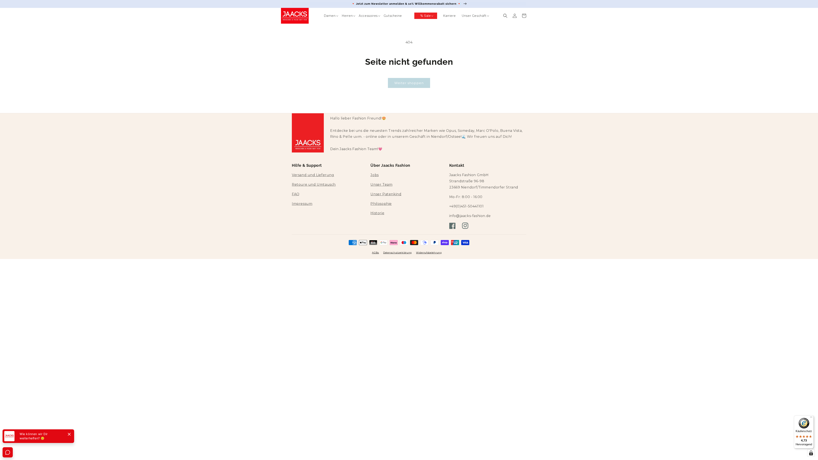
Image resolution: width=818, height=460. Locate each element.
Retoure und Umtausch (314, 185)
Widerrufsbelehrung (429, 252)
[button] (327, 16)
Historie (377, 213)
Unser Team (381, 185)
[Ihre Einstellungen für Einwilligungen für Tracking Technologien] (811, 453)
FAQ (296, 194)
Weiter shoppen (409, 83)
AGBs (375, 252)
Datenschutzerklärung (397, 252)
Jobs (374, 175)
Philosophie (381, 204)
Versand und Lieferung (313, 175)
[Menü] (811, 418)
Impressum (302, 204)
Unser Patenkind (385, 194)
